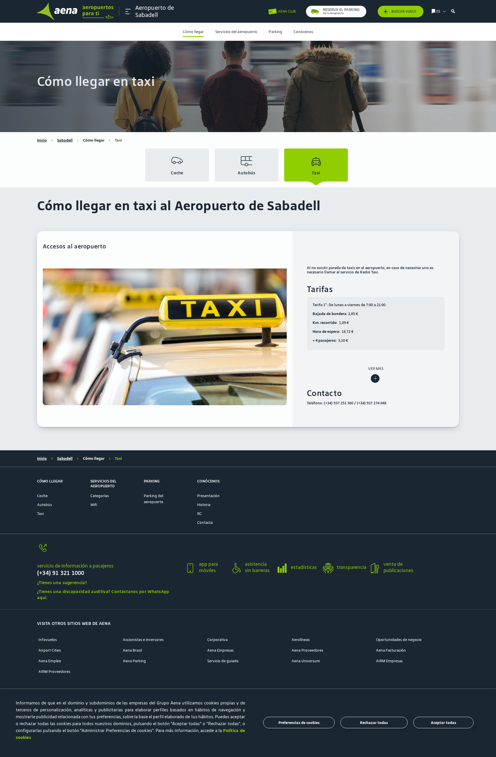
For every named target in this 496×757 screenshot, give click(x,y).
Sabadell (65, 140)
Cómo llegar (193, 31)
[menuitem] (193, 32)
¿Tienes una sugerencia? (62, 582)
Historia (203, 504)
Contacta (205, 522)
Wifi (93, 504)
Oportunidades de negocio (399, 639)
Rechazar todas (374, 722)
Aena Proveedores (307, 650)
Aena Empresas (220, 650)
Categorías (99, 495)
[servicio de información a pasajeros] (108, 551)
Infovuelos (47, 639)
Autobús (44, 504)
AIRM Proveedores (54, 671)
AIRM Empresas (389, 660)
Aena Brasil (132, 650)
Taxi (40, 513)
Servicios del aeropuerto (236, 31)
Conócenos (303, 31)
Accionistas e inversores (143, 639)
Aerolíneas (301, 639)
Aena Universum (306, 660)
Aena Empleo (49, 660)
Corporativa (217, 639)
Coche (42, 495)
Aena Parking (134, 660)
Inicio (42, 140)
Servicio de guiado (223, 660)
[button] (128, 11)
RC (199, 513)
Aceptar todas (443, 722)
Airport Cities (49, 650)
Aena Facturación (391, 650)
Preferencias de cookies (298, 722)
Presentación (208, 495)
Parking (275, 31)
